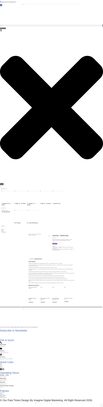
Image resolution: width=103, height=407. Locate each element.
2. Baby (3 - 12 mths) (20, 203)
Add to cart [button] (31, 302)
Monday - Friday (4, 375)
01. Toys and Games (32, 223)
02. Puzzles (17, 223)
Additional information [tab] (38, 258)
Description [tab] (31, 258)
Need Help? (3, 344)
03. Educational (6, 211)
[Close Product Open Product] (5, 208)
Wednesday (3, 378)
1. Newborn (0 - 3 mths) (6, 204)
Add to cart (55, 243)
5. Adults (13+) (57, 203)
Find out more (54, 248)
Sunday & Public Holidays (7, 385)
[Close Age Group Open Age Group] (6, 189)
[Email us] (1, 349)
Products (32, 234)
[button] (1, 5)
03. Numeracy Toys (66, 249)
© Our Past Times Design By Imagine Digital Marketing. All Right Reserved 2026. (46, 400)
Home (29, 234)
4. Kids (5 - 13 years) (45, 203)
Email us (2, 351)
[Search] (102, 26)
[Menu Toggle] (1, 187)
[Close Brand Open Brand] (4, 226)
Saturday (2, 382)
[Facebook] (1, 369)
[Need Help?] (1, 342)
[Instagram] (3, 369)
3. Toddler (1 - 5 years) (31, 204)
